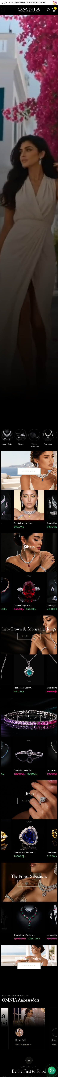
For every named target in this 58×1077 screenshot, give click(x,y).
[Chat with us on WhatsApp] (52, 1070)
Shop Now (29, 471)
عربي (4, 2)
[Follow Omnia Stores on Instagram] (55, 2)
